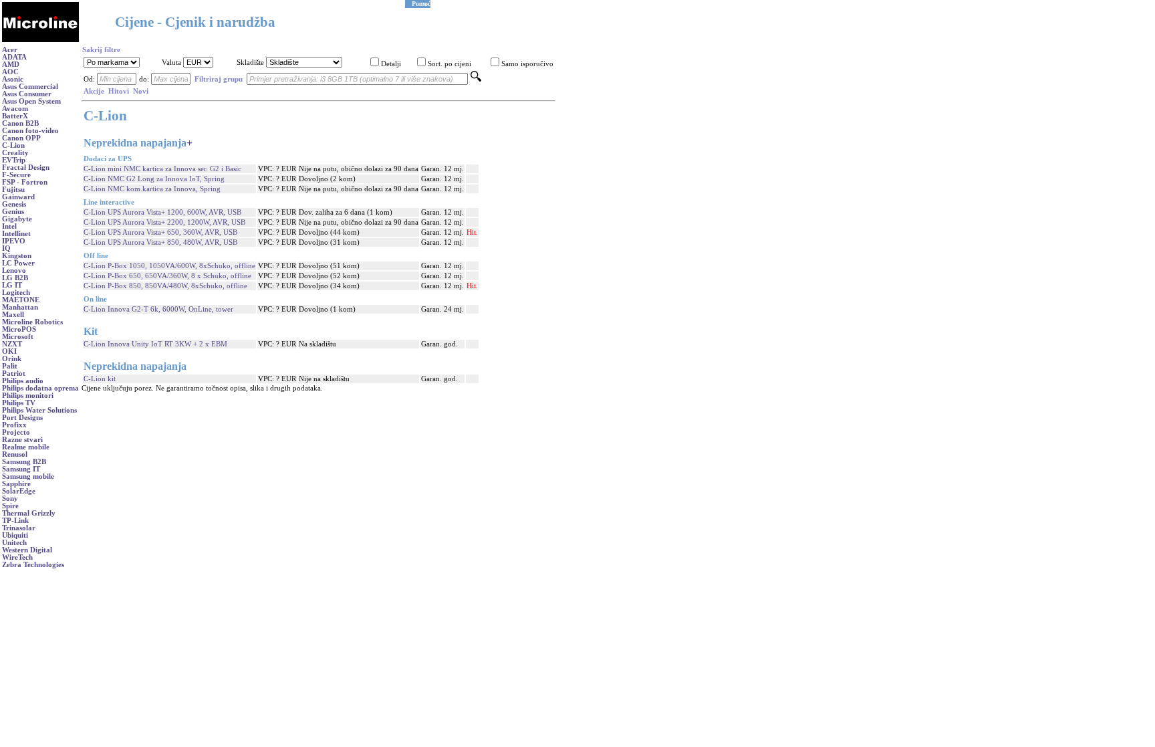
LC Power (18, 263)
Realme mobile (25, 447)
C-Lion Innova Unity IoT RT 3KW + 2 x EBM (155, 344)
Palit (9, 366)
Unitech (14, 542)
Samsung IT (21, 469)
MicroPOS (19, 329)
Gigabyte (17, 219)
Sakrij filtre (101, 50)
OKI (9, 351)
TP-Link (15, 520)
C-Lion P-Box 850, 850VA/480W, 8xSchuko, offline (165, 286)
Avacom (15, 108)
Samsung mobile (28, 476)
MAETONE (20, 300)
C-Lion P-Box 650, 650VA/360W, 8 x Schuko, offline (167, 276)
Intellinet (16, 233)
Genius (13, 211)
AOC (10, 72)
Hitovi (118, 91)
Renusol (14, 454)
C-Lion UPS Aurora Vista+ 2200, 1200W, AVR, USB (164, 222)
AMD (10, 64)
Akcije (94, 91)
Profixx (14, 425)
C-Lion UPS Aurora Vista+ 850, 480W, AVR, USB (160, 242)
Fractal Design (25, 167)
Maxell (13, 314)
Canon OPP (21, 138)
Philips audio (22, 381)
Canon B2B (20, 123)
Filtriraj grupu (219, 79)
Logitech (16, 292)
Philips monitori (27, 395)
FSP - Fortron (24, 182)
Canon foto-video (30, 130)
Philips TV (18, 403)
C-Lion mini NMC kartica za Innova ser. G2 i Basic (162, 169)
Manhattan (20, 307)
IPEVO (13, 241)
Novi (140, 91)
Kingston (16, 255)
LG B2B (15, 278)
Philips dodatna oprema (40, 388)
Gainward (18, 197)
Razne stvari (22, 439)
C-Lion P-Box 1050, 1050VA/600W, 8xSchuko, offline (169, 266)
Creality (15, 152)
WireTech (17, 557)
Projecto (16, 432)
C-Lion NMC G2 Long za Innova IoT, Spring (154, 179)
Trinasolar (18, 528)
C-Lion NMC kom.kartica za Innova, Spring (152, 189)
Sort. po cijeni (449, 64)
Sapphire (16, 484)
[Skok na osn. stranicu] (40, 39)
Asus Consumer (26, 94)
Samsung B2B (24, 461)
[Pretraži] (476, 79)
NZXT (12, 344)
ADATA (14, 57)
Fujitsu (13, 189)
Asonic (12, 79)
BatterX (15, 116)
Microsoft (17, 336)
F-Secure (16, 175)
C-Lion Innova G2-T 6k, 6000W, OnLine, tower (158, 309)
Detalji (391, 64)
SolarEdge (18, 491)
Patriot (13, 373)
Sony (10, 498)
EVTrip (13, 160)
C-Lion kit (100, 379)
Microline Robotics (32, 322)
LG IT (12, 285)
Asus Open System (31, 101)
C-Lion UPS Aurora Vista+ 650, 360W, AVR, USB (160, 232)
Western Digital (27, 550)
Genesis (14, 204)
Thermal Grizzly (28, 513)
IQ (6, 248)
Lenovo (14, 270)
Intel (9, 226)
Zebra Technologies (33, 564)
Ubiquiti (15, 535)
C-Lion (13, 145)
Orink (11, 358)
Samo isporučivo (527, 64)
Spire (10, 506)
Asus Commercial (30, 86)
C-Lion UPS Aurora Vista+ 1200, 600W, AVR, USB (162, 212)
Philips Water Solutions (39, 410)
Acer (9, 50)
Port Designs (22, 417)
